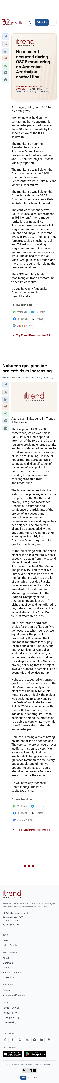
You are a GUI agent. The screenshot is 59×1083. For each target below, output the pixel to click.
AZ (29, 1077)
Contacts (7, 967)
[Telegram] (34, 1040)
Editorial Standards (12, 972)
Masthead (8, 963)
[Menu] (53, 22)
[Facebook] (13, 1040)
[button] (6, 37)
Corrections (8, 977)
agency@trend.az (11, 924)
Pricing (6, 990)
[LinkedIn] (42, 1040)
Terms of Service (11, 1007)
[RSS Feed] (49, 1040)
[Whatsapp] (6, 1040)
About (6, 958)
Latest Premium (11, 945)
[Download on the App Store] (12, 1054)
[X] (20, 1040)
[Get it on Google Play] (35, 1054)
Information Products (14, 995)
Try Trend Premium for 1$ (33, 335)
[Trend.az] (12, 22)
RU (35, 1077)
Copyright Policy (11, 1017)
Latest (6, 940)
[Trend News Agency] (12, 894)
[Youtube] (27, 1040)
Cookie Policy (9, 1022)
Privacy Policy (10, 1012)
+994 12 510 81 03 (11, 920)
